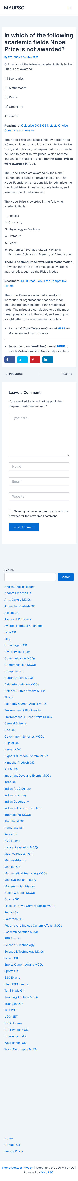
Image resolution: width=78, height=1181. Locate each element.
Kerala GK (11, 834)
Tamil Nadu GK (14, 990)
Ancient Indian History (19, 587)
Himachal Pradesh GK (19, 762)
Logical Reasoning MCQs (21, 847)
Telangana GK (13, 1004)
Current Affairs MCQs (19, 678)
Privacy (28, 1167)
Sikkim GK (11, 958)
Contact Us (12, 1145)
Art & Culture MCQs (17, 599)
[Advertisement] (39, 1094)
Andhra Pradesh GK (17, 593)
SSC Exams (12, 977)
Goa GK (9, 730)
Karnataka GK (13, 827)
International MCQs (17, 815)
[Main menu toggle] (70, 8)
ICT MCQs (11, 769)
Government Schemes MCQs (24, 736)
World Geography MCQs (21, 1049)
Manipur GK (12, 867)
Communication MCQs (19, 658)
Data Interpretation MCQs (21, 684)
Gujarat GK (11, 743)
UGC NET (11, 1016)
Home (8, 1138)
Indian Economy (15, 795)
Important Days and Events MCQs (27, 775)
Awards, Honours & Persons (23, 626)
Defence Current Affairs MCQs (25, 691)
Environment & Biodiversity (22, 710)
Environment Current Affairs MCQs (28, 717)
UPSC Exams (13, 1023)
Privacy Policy (13, 1151)
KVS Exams (12, 841)
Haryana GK (12, 749)
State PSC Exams (16, 984)
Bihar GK (10, 632)
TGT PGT (10, 1010)
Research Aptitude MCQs (21, 932)
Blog (7, 639)
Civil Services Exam (17, 652)
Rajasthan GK (13, 919)
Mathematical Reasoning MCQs (25, 873)
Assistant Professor (17, 619)
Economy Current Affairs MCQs (25, 704)
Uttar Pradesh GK (16, 1030)
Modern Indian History (19, 886)
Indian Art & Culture (17, 788)
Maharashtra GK (15, 860)
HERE (61, 328)
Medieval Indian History (20, 880)
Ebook (8, 697)
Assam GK (11, 613)
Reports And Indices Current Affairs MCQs (33, 925)
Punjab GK (11, 912)
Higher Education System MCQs (26, 756)
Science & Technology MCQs (24, 951)
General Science (15, 723)
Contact (16, 1167)
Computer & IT (14, 671)
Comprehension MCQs (20, 665)
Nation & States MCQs (19, 893)
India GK (10, 782)
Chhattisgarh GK (15, 645)
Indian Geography (16, 801)
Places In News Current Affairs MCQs (29, 906)
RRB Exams (12, 938)
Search (9, 570)
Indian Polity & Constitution (22, 808)
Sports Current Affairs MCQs (23, 964)
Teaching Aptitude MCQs (21, 997)
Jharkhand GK (14, 821)
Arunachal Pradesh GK (19, 606)
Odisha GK (11, 899)
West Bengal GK (15, 1043)
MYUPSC (14, 8)
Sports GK (11, 971)
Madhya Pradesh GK (18, 853)
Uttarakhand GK (15, 1036)
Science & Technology (19, 945)
